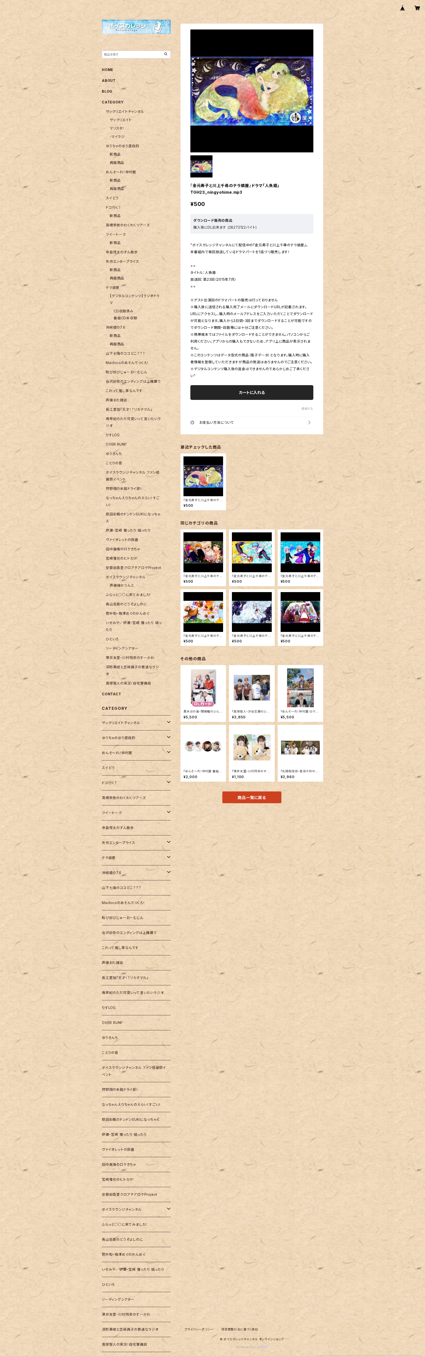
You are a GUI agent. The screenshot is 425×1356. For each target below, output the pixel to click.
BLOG (107, 91)
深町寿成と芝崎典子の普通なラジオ (130, 1329)
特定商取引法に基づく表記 (239, 1329)
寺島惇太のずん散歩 (122, 252)
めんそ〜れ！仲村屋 (121, 172)
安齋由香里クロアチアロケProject (133, 568)
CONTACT (111, 694)
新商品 (115, 154)
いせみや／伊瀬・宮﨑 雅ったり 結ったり (133, 1269)
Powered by (246, 1347)
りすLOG (113, 435)
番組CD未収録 (125, 318)
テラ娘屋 (113, 287)
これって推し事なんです (124, 391)
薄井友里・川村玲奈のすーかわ (130, 658)
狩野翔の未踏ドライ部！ (124, 488)
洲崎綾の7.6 (115, 327)
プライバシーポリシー (198, 1329)
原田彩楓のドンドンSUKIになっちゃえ (131, 1119)
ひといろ (112, 639)
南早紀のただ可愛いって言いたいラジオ (133, 993)
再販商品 (117, 162)
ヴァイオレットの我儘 (122, 540)
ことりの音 (114, 463)
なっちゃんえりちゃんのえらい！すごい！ (131, 1104)
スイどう (112, 198)
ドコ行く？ (113, 207)
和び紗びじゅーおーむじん (126, 372)
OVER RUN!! (116, 444)
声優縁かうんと (122, 585)
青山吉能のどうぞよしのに (126, 604)
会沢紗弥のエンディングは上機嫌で (133, 381)
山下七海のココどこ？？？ (125, 353)
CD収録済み (124, 311)
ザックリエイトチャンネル (125, 111)
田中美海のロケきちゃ (123, 549)
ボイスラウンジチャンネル (126, 577)
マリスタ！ (117, 128)
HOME (107, 70)
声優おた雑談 (116, 400)
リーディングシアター (122, 648)
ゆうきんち (114, 454)
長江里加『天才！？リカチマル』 (129, 409)
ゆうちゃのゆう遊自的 (122, 146)
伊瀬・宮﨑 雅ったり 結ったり (128, 530)
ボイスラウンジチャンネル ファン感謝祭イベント (134, 1071)
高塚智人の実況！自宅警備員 (128, 683)
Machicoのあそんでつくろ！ (127, 363)
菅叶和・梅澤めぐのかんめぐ (127, 613)
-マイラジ (117, 136)
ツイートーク (116, 234)
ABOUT (109, 80)
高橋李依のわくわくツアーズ (128, 225)
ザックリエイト (121, 120)
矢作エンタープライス (122, 261)
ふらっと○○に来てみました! (128, 595)
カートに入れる (252, 392)
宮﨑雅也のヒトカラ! (121, 558)
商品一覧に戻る (252, 797)
